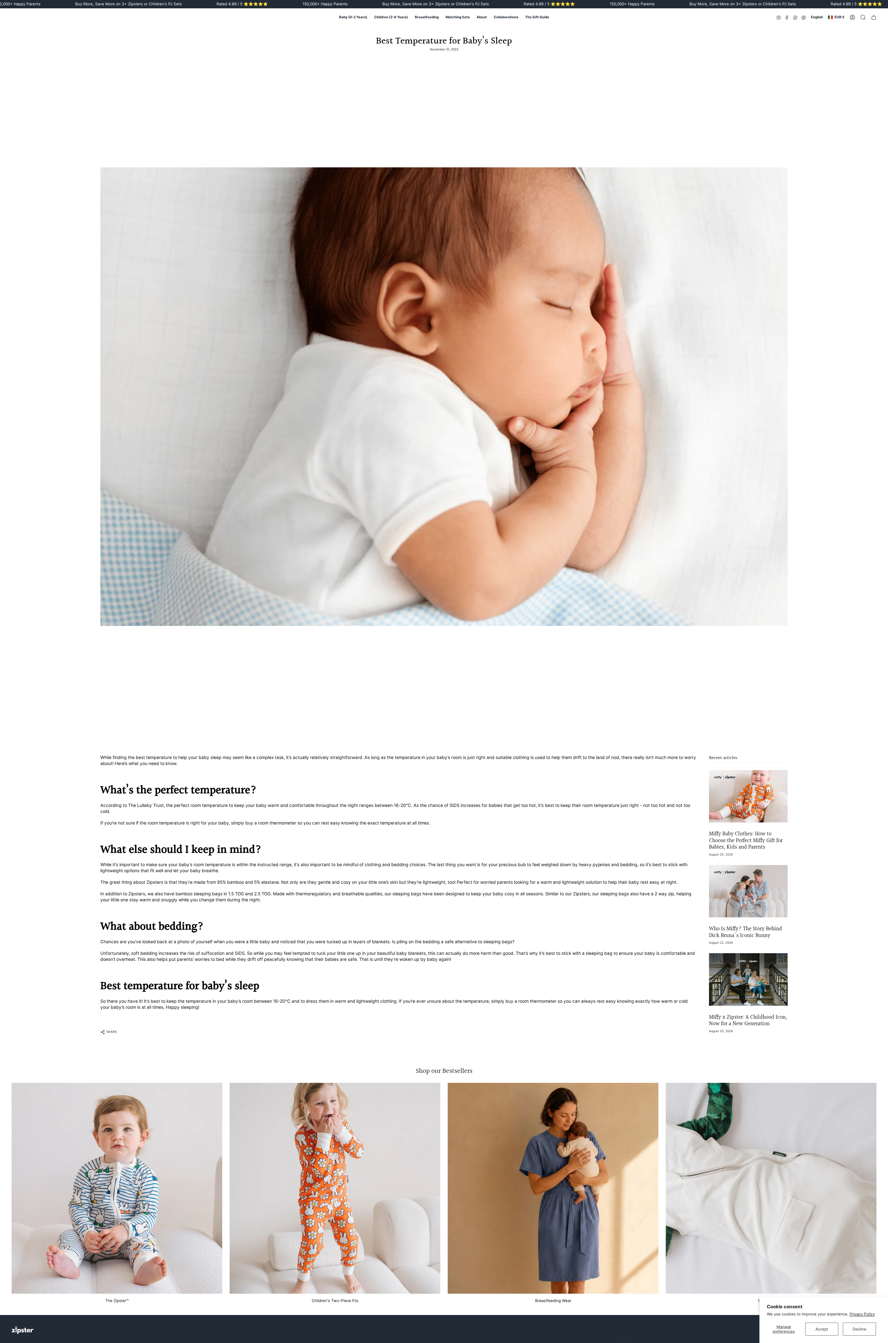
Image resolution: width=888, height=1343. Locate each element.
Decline (859, 1329)
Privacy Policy (862, 1314)
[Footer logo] (23, 1330)
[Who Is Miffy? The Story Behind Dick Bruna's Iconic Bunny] (748, 891)
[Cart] (873, 17)
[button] (353, 17)
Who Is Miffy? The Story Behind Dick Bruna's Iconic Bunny (745, 932)
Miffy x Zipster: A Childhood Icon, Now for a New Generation (748, 1020)
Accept (821, 1329)
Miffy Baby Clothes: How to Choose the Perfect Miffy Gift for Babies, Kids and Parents (746, 841)
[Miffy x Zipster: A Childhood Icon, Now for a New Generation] (748, 979)
